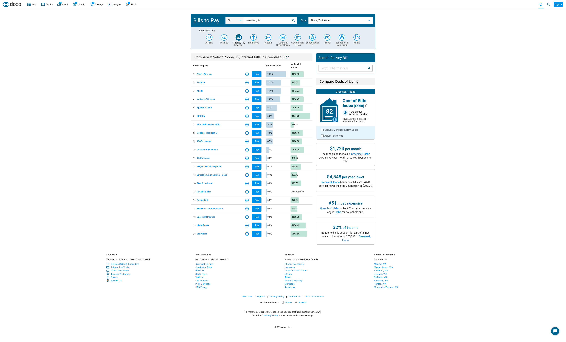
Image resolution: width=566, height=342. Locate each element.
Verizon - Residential (207, 133)
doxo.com (247, 296)
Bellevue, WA (380, 277)
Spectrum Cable (204, 107)
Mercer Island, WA (383, 267)
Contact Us (294, 296)
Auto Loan (290, 287)
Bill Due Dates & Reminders (125, 264)
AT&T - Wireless (204, 74)
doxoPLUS (116, 280)
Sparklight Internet (206, 217)
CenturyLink (202, 200)
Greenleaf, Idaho (360, 153)
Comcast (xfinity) (204, 264)
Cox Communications (207, 150)
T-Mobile (201, 82)
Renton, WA (380, 284)
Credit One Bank (203, 267)
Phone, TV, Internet (295, 264)
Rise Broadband (205, 183)
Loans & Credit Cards (296, 270)
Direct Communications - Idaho (212, 175)
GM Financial (202, 280)
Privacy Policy (277, 296)
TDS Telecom (203, 158)
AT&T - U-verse (204, 141)
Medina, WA (380, 264)
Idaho (338, 212)
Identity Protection (120, 274)
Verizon (199, 277)
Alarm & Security (293, 280)
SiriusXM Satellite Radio (208, 124)
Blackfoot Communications (210, 208)
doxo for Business (314, 296)
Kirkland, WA (380, 274)
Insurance (290, 267)
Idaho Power (203, 225)
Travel (288, 277)
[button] (293, 20)
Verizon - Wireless (206, 99)
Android (302, 302)
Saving (114, 277)
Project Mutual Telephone (209, 166)
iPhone (288, 302)
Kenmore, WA (381, 280)
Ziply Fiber (202, 234)
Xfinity (200, 91)
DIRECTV (201, 116)
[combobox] (234, 20)
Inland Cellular (204, 192)
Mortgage (290, 284)
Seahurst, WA (381, 270)
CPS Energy (201, 287)
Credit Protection (120, 270)
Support (261, 296)
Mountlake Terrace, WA (386, 287)
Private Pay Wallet (120, 267)
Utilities (288, 274)
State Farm (201, 274)
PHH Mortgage (202, 284)
